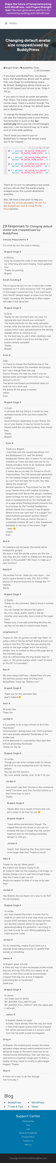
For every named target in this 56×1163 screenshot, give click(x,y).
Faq (28, 1125)
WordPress (38, 1102)
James (6, 958)
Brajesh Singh (11, 68)
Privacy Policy (28, 1137)
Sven (5, 355)
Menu (13, 23)
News (35, 1106)
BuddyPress (14, 1102)
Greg (6, 1039)
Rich (5, 541)
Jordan (7, 718)
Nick (5, 1070)
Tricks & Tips (15, 1106)
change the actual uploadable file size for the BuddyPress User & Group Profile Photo (25, 205)
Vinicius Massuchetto (14, 239)
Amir (5, 703)
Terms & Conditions (28, 1133)
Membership (28, 1121)
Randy (6, 569)
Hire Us (28, 1144)
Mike (5, 858)
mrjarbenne (9, 632)
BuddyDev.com (40, 1158)
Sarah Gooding (11, 279)
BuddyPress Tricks (31, 68)
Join (28, 1129)
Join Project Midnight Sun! (28, 7)
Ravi (5, 669)
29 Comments (43, 70)
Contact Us (28, 1141)
